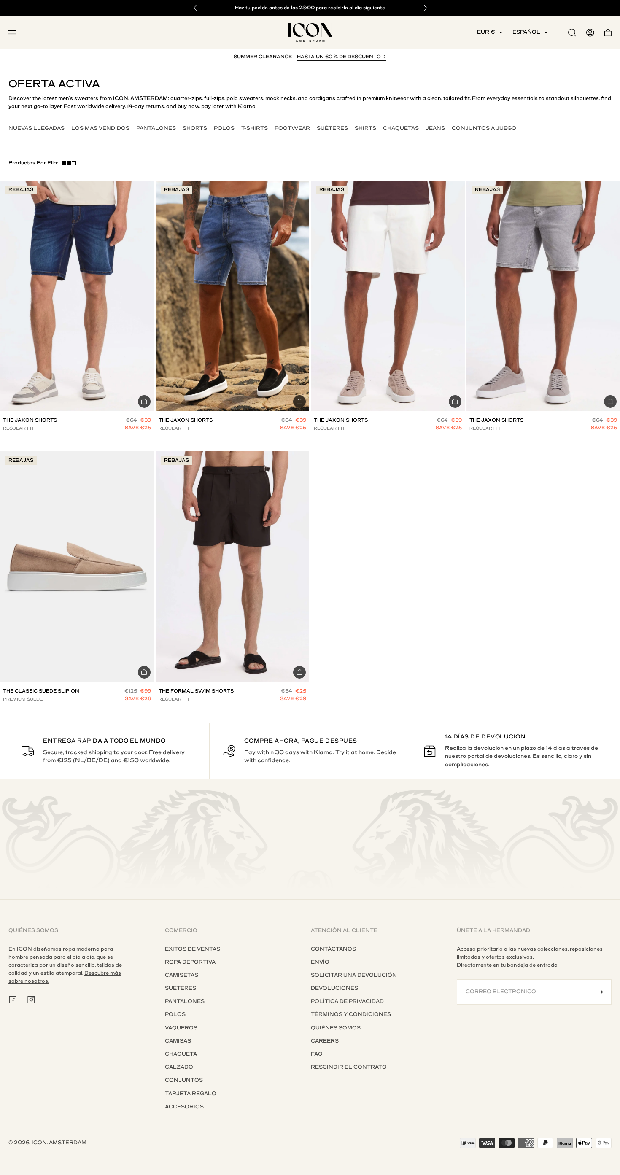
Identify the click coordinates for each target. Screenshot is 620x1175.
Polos (175, 1014)
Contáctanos (333, 949)
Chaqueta (181, 1054)
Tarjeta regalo (190, 1094)
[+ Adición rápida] (144, 401)
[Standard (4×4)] (69, 163)
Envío (320, 962)
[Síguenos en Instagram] (31, 999)
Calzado (179, 1067)
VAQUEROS (181, 1028)
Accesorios (184, 1107)
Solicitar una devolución (354, 975)
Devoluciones (334, 988)
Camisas (178, 1041)
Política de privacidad (347, 1001)
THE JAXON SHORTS (30, 420)
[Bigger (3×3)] (64, 163)
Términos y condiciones (351, 1014)
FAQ (317, 1054)
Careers (325, 1041)
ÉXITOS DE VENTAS (192, 949)
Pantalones (185, 1001)
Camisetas (181, 975)
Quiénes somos (336, 1028)
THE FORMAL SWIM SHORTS (196, 691)
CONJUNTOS (184, 1080)
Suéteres (180, 988)
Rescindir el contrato (349, 1067)
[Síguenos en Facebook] (12, 999)
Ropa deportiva (190, 962)
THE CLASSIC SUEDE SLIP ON (41, 691)
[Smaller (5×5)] (74, 163)
